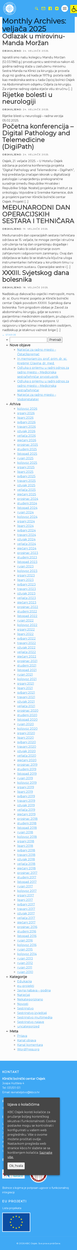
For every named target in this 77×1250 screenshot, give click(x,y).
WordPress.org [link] (28, 1049)
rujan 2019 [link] (25, 778)
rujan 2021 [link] (25, 674)
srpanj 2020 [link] (26, 733)
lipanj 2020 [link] (25, 737)
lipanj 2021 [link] (25, 688)
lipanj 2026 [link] (25, 417)
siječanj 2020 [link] (26, 760)
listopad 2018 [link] (27, 828)
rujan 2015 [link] (25, 949)
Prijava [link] (22, 1036)
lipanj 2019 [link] (25, 792)
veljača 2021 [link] (26, 706)
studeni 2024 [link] (27, 503)
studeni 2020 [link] (27, 715)
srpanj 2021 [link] (25, 683)
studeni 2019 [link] (26, 769)
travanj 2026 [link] (26, 426)
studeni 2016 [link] (26, 931)
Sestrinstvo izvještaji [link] (32, 1013)
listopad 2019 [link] (27, 773)
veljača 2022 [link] (26, 652)
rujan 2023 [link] (25, 566)
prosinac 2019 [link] (27, 764)
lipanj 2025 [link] (25, 472)
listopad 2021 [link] (27, 670)
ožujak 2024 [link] (26, 539)
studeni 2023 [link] (27, 557)
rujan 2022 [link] (25, 620)
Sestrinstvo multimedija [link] (34, 1017)
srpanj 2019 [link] (25, 787)
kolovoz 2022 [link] (27, 625)
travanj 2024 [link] (26, 535)
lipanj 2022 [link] (25, 634)
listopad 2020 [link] (27, 719)
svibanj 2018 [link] (26, 850)
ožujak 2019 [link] (26, 805)
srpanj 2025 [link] (26, 467)
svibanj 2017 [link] (26, 904)
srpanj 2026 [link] (26, 413)
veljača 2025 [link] (26, 490)
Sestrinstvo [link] (25, 1008)
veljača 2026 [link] (26, 436)
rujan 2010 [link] (25, 972)
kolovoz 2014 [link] (27, 954)
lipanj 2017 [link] (25, 900)
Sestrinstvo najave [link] (30, 1022)
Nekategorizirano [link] (30, 999)
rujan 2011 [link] (24, 967)
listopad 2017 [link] (27, 882)
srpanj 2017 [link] (25, 895)
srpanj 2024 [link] (26, 521)
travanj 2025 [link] (26, 481)
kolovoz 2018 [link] (27, 837)
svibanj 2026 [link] (26, 422)
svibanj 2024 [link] (26, 530)
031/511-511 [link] (14, 1087)
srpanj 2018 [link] (25, 841)
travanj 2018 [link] (26, 855)
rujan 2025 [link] (25, 458)
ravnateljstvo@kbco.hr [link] (25, 1092)
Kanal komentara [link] (30, 1045)
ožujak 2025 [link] (26, 485)
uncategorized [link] (28, 1026)
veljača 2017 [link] (26, 918)
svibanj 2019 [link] (26, 796)
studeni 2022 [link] (27, 611)
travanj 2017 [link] (26, 909)
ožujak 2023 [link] (26, 593)
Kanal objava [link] (26, 1040)
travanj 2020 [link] (26, 746)
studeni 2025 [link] (27, 449)
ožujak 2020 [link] (26, 751)
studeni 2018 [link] (26, 823)
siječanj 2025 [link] (26, 494)
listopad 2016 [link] (26, 936)
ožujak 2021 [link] (26, 701)
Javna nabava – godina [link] (34, 990)
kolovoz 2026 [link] (27, 408)
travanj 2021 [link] (26, 697)
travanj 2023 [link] (26, 589)
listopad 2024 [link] (27, 508)
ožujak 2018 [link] (26, 859)
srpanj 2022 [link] (26, 629)
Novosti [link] (22, 1004)
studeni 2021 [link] (26, 665)
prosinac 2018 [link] (27, 819)
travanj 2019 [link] (26, 801)
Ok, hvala (16, 1166)
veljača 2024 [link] (26, 544)
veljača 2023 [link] (26, 598)
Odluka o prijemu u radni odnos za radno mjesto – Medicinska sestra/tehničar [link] (43, 385)
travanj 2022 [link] (26, 643)
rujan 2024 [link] (25, 512)
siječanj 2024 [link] (26, 548)
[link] (73, 9)
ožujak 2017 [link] (26, 913)
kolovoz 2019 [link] (27, 783)
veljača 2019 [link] (26, 810)
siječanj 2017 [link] (26, 922)
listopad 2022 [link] (27, 616)
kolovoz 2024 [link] (27, 517)
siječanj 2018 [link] (26, 868)
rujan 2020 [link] (25, 724)
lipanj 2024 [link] (25, 526)
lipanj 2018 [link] (25, 846)
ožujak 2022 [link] (26, 647)
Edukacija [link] (24, 981)
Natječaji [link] (23, 995)
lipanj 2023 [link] (25, 580)
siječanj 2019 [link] (26, 814)
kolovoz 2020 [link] (27, 728)
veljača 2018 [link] (26, 864)
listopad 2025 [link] (27, 454)
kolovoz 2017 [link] (27, 891)
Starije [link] (9, 334)
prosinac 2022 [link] (27, 607)
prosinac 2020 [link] (27, 710)
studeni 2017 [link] (26, 877)
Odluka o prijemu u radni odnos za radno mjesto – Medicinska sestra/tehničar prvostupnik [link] (43, 372)
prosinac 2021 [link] (27, 661)
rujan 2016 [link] (25, 940)
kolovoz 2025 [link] (27, 463)
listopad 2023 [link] (27, 562)
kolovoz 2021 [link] (27, 679)
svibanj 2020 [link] (26, 742)
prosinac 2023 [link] (27, 553)
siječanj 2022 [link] (26, 656)
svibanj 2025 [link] (26, 476)
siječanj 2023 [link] (26, 602)
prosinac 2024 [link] (27, 499)
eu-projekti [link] (25, 986)
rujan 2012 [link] (25, 963)
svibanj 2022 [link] (26, 638)
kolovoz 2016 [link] (26, 945)
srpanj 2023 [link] (26, 575)
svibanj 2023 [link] (26, 584)
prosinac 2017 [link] (27, 873)
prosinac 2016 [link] (27, 927)
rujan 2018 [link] (25, 832)
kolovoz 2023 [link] (27, 571)
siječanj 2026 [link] (26, 440)
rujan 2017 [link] (25, 886)
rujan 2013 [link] (25, 958)
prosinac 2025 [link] (27, 445)
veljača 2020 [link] (26, 755)
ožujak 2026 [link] (26, 431)
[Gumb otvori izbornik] (64, 8)
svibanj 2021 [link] (26, 692)
